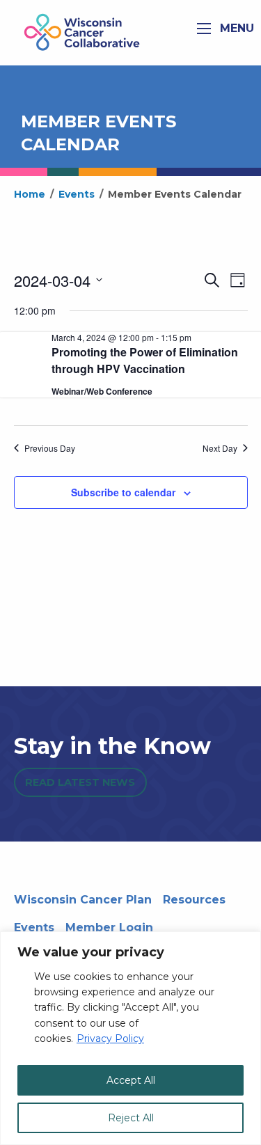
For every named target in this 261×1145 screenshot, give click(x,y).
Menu (235, 28)
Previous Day (49, 448)
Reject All (131, 1118)
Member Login (109, 927)
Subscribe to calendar (123, 492)
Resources (194, 899)
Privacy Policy (110, 1038)
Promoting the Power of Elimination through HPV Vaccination (145, 360)
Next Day (220, 448)
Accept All (130, 1080)
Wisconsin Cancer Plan (83, 899)
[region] (130, 1038)
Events (34, 927)
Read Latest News (80, 782)
